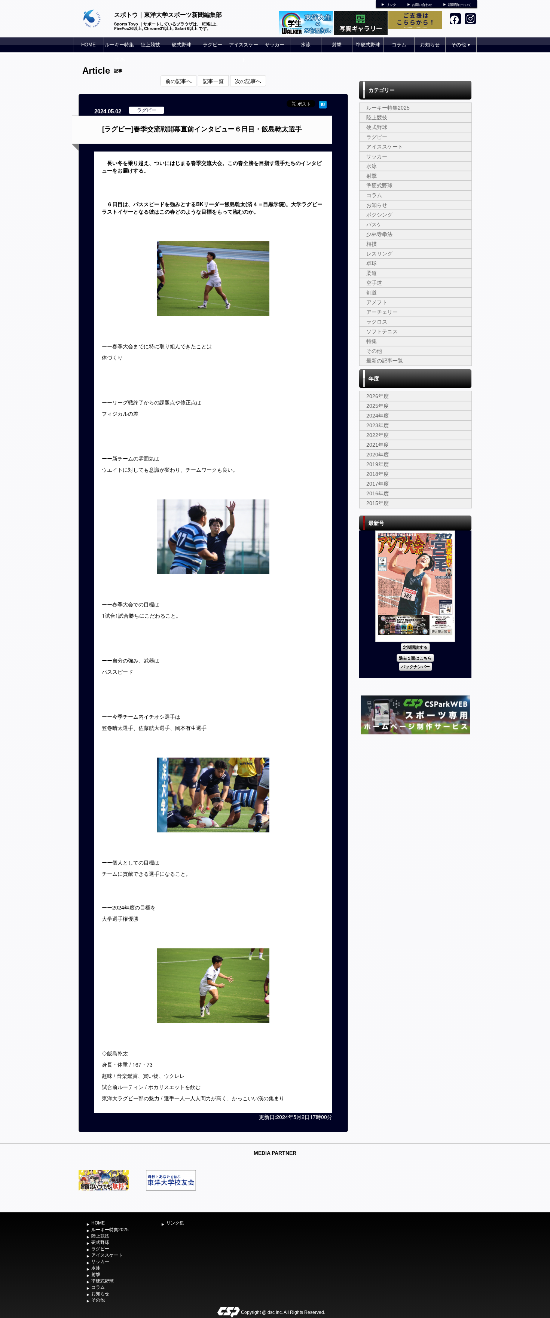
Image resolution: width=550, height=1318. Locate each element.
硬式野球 (181, 45)
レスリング (379, 254)
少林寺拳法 (379, 234)
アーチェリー (382, 312)
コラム (399, 45)
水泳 (306, 45)
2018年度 (377, 474)
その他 (461, 45)
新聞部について (459, 5)
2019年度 (377, 464)
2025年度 (377, 406)
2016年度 (377, 493)
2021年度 (377, 445)
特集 (371, 341)
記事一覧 (213, 81)
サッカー (274, 45)
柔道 (371, 273)
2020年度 (377, 455)
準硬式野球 (368, 45)
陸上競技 (150, 45)
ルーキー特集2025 (119, 52)
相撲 (371, 244)
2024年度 (377, 416)
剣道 (371, 293)
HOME (88, 45)
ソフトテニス (382, 331)
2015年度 (377, 503)
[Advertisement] (415, 792)
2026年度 (377, 396)
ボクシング (379, 215)
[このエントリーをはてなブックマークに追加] (323, 103)
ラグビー (212, 45)
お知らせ (430, 45)
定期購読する (415, 647)
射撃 (337, 45)
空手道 (374, 283)
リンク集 (175, 1223)
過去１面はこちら (415, 658)
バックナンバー (415, 666)
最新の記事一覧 (384, 361)
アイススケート (243, 52)
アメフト (376, 302)
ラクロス (376, 322)
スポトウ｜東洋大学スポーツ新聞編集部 (168, 14)
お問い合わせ (422, 5)
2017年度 (377, 484)
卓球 (371, 263)
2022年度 (377, 435)
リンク (391, 5)
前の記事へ (178, 81)
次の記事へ (248, 81)
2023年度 (377, 425)
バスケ (374, 224)
